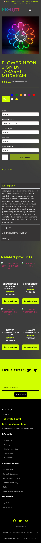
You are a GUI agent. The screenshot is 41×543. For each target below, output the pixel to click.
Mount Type (7, 129)
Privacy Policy (8, 470)
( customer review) (19, 82)
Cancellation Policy (10, 483)
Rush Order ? (7, 147)
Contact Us (8, 458)
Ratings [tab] (6, 238)
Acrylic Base (7, 120)
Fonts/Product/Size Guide (13, 491)
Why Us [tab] (6, 227)
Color (5, 99)
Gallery (7, 445)
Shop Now (8, 453)
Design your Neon (11, 449)
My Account (7, 507)
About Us (8, 440)
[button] (30, 10)
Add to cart (25, 157)
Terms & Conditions (10, 474)
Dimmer (5, 138)
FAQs (5, 487)
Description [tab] (8, 185)
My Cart (6, 503)
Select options (10, 301)
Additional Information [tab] (14, 233)
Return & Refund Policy (12, 478)
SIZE (4, 111)
